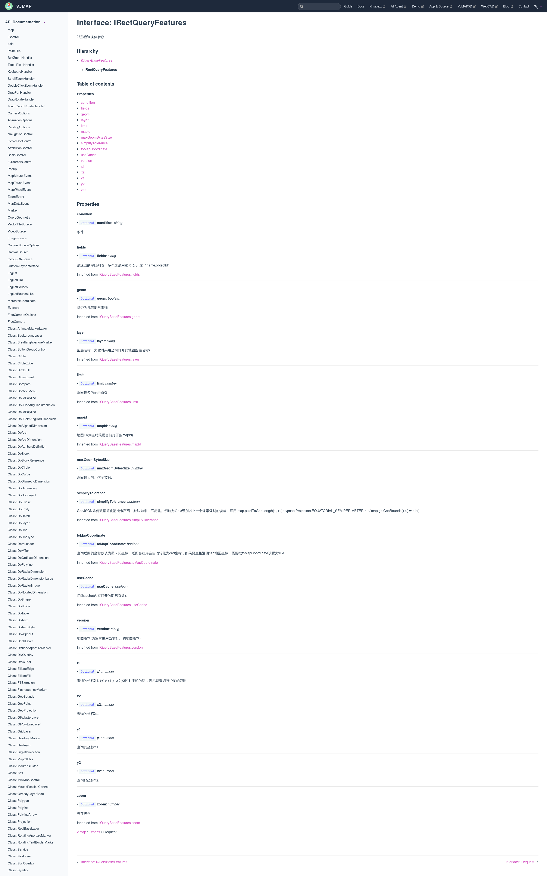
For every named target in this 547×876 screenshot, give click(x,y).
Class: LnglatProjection (24, 752)
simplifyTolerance (94, 143)
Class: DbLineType (21, 536)
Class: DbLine (17, 529)
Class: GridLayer (19, 731)
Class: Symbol (18, 870)
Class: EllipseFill (19, 675)
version (86, 160)
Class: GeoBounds (21, 696)
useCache (89, 154)
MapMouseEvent (20, 175)
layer (84, 119)
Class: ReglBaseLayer (23, 828)
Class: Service (18, 849)
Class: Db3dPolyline (22, 411)
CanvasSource (18, 252)
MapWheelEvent (19, 189)
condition (88, 102)
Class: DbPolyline (20, 564)
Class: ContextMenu (22, 391)
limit (84, 125)
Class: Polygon (18, 800)
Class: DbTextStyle (21, 627)
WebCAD (489, 6)
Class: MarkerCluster (23, 766)
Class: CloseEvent (21, 377)
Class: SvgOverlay (21, 863)
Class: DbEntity (18, 509)
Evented (13, 307)
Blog (508, 6)
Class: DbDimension (22, 488)
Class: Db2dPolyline (22, 397)
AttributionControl (20, 147)
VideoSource (17, 231)
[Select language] (538, 6)
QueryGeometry (19, 217)
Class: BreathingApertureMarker (30, 342)
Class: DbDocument (22, 495)
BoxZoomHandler (20, 57)
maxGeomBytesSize (96, 137)
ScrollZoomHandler (21, 78)
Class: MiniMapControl (24, 779)
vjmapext (377, 6)
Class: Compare (19, 384)
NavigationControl (20, 134)
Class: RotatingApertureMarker (29, 835)
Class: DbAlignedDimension (27, 425)
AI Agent (399, 6)
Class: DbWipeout (20, 634)
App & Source (441, 6)
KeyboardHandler (20, 71)
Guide (348, 6)
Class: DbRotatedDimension (27, 592)
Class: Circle (17, 356)
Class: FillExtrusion (21, 682)
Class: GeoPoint (19, 703)
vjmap (81, 831)
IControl (13, 36)
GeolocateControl (20, 141)
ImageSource (17, 238)
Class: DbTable (18, 613)
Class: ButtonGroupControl (26, 349)
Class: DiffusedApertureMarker (29, 647)
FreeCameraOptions (22, 314)
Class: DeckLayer (20, 641)
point (11, 43)
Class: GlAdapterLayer (24, 717)
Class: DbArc (17, 432)
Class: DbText (18, 620)
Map (11, 29)
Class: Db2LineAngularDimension (31, 404)
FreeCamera (16, 321)
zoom (85, 189)
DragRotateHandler (21, 99)
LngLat (12, 273)
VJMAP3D (467, 6)
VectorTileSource (20, 224)
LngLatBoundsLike (21, 293)
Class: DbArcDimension (24, 439)
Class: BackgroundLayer (25, 335)
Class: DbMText (19, 550)
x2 (83, 172)
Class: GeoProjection (22, 710)
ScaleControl (17, 154)
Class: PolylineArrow (22, 814)
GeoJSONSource (20, 259)
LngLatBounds (18, 286)
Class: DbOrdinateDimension (28, 557)
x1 (83, 166)
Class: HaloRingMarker (24, 738)
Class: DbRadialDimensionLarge (30, 578)
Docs (360, 6)
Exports (94, 831)
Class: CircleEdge (20, 363)
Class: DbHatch (19, 515)
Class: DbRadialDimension (26, 571)
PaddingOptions (19, 127)
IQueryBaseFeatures (115, 274)
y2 (83, 183)
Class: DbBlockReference (26, 460)
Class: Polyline (18, 807)
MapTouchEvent (19, 182)
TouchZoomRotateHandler (26, 106)
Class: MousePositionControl (28, 786)
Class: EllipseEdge (21, 668)
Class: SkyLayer (19, 856)
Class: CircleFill (18, 370)
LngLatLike (15, 279)
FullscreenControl (20, 161)
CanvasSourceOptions (24, 245)
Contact (524, 6)
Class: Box (15, 772)
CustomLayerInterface (23, 265)
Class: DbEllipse (19, 502)
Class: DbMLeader (21, 543)
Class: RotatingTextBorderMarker (31, 842)
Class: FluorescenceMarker (27, 689)
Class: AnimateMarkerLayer (27, 328)
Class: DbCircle (19, 467)
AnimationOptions (20, 120)
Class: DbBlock (18, 453)
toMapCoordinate (94, 148)
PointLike (14, 50)
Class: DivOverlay (20, 654)
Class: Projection (19, 821)
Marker (13, 210)
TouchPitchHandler (21, 64)
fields (85, 108)
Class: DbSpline (19, 606)
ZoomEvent (16, 196)
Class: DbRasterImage (24, 585)
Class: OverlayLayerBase (26, 793)
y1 (83, 178)
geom (85, 114)
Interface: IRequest (520, 861)
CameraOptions (19, 113)
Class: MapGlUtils (20, 759)
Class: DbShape (19, 599)
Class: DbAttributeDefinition (27, 446)
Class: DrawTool (19, 661)
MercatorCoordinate (21, 300)
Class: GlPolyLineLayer (24, 724)
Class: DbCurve (19, 474)
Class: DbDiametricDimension (29, 481)
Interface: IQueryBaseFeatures (104, 861)
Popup (12, 168)
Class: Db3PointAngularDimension (32, 418)
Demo (418, 6)
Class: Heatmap (19, 745)
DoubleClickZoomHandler (26, 85)
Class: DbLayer (18, 523)
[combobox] (319, 6)
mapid (85, 131)
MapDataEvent (18, 203)
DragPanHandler (19, 92)
